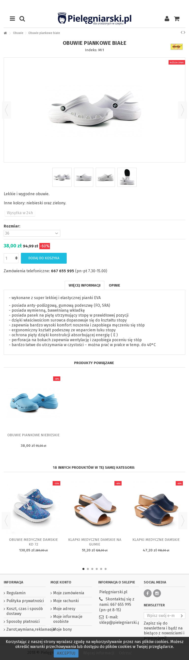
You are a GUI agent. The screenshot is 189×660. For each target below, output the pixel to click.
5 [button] (101, 569)
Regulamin (16, 593)
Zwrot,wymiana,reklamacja (26, 629)
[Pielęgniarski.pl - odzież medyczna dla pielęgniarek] (94, 18)
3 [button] (92, 569)
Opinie (114, 285)
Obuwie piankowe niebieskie (33, 435)
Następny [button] (182, 110)
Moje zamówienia (68, 593)
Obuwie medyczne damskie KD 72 (33, 542)
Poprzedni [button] (6, 110)
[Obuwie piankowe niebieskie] (33, 403)
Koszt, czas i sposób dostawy (24, 611)
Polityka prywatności (25, 600)
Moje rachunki (66, 600)
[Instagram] (157, 593)
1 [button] (83, 569)
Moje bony (62, 629)
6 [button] (106, 569)
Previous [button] (6, 520)
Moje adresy (64, 608)
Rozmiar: (12, 226)
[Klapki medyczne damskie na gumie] (95, 507)
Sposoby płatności (23, 621)
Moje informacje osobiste (67, 619)
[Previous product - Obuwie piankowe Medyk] (181, 32)
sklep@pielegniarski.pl (120, 622)
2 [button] (88, 569)
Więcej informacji (84, 285)
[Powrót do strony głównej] (5, 33)
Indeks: (91, 50)
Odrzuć (125, 653)
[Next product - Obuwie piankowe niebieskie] (184, 32)
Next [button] (182, 520)
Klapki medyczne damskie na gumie (94, 542)
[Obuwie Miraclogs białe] (62, 177)
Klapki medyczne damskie (156, 539)
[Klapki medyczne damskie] (156, 507)
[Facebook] (148, 593)
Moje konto (60, 582)
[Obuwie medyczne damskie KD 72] (33, 507)
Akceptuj (66, 653)
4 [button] (97, 569)
